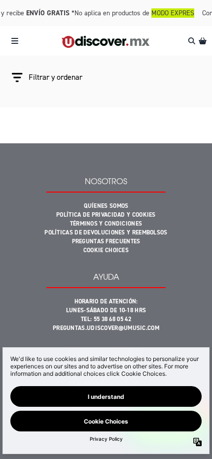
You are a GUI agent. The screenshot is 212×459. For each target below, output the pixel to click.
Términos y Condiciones (106, 224)
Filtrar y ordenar (55, 77)
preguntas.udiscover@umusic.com (106, 328)
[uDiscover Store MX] (106, 41)
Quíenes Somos (106, 206)
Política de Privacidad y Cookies (106, 215)
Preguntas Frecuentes (106, 241)
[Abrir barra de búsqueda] (191, 41)
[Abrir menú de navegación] (15, 41)
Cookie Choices (106, 250)
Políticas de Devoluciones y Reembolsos (105, 232)
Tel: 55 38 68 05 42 (106, 319)
